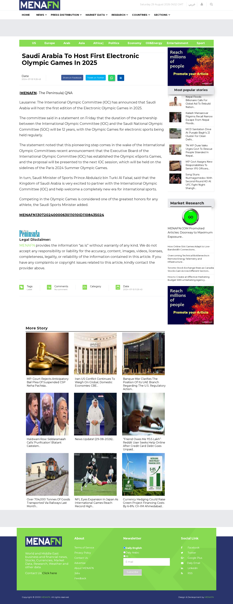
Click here (49, 573)
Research (118, 14)
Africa (97, 43)
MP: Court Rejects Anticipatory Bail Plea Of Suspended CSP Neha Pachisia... (48, 382)
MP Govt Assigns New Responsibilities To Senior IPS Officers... (199, 165)
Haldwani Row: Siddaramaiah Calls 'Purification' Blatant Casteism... (46, 443)
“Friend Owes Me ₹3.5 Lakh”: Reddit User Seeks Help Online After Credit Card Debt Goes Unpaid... (144, 444)
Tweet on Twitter (95, 77)
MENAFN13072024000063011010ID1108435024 (61, 215)
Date (25, 76)
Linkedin (192, 568)
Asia (81, 43)
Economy (134, 43)
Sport (198, 43)
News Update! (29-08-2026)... (94, 439)
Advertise (80, 563)
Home (26, 14)
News (40, 14)
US (29, 43)
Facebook (193, 547)
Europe (49, 43)
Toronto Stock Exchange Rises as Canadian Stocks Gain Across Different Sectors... (191, 269)
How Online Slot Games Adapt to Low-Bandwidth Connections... (189, 248)
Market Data (95, 14)
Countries (139, 14)
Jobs (77, 573)
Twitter (191, 552)
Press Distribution (65, 14)
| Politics (113, 43)
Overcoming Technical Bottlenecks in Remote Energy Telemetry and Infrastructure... (188, 258)
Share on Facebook (72, 77)
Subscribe (132, 572)
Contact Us (81, 557)
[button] (202, 4)
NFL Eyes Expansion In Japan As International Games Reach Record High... (96, 503)
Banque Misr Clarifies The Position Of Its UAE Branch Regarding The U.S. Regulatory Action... (144, 384)
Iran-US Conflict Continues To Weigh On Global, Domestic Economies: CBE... (95, 382)
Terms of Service (84, 547)
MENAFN (28, 93)
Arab (66, 43)
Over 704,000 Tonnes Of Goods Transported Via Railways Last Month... (48, 503)
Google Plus (194, 557)
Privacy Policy (82, 552)
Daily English (134, 548)
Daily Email (193, 563)
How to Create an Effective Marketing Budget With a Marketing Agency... (188, 278)
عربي (191, 4)
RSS (190, 573)
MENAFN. (46, 597)
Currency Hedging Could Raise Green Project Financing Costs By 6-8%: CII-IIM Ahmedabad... (144, 503)
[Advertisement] (118, 28)
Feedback (80, 578)
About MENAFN (84, 568)
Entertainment (172, 43)
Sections (161, 14)
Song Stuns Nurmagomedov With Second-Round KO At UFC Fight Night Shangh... (199, 181)
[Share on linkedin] (120, 78)
